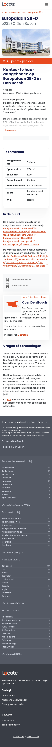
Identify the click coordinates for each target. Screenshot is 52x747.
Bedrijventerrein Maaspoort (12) (20, 241)
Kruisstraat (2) (27, 265)
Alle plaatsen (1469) (12, 603)
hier (9, 399)
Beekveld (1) (41, 265)
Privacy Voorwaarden (13, 704)
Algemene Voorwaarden (14, 699)
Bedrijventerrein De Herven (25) (20, 228)
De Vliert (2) (33, 262)
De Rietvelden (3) (16, 262)
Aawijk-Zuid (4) (31, 244)
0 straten (23, 334)
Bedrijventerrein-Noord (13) (17, 238)
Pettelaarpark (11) (12, 244)
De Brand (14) (35, 256)
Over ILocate (8, 695)
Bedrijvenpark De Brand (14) (23, 234)
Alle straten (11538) (11, 654)
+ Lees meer (9, 130)
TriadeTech (33, 736)
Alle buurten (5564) (11, 552)
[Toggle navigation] (46, 4)
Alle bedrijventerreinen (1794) (16, 505)
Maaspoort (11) (27, 259)
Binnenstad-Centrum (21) (16, 231)
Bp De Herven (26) (17, 256)
